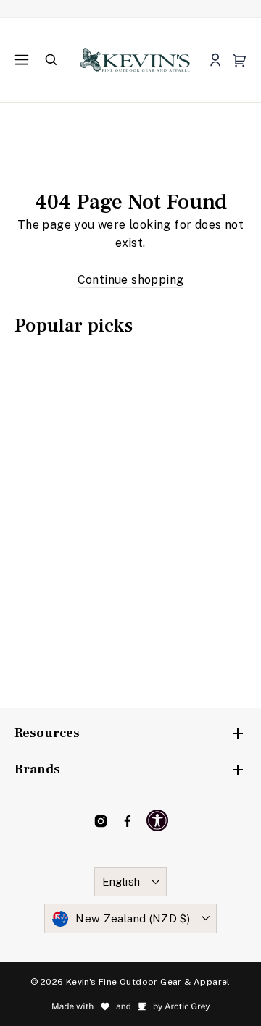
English (121, 881)
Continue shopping (131, 280)
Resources (47, 733)
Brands (37, 769)
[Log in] (215, 60)
